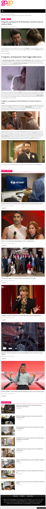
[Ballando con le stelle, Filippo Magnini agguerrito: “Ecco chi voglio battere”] (23, 224)
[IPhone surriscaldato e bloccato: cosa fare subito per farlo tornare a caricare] (8, 419)
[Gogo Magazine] (7, 4)
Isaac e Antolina (4, 135)
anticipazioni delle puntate (8, 60)
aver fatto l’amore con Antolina (20, 63)
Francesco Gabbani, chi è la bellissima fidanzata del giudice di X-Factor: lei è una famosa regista (22, 391)
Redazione (15, 496)
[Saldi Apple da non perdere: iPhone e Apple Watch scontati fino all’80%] (8, 485)
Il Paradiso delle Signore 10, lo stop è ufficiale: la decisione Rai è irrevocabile (18, 278)
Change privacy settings (41, 507)
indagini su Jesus (40, 95)
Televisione (9, 19)
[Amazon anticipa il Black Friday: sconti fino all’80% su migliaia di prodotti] (8, 463)
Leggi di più (4, 208)
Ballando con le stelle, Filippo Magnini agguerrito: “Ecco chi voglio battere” (17, 241)
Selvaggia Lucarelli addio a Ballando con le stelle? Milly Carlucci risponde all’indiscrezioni (21, 315)
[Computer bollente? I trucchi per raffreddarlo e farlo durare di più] (8, 474)
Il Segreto (3, 19)
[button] (44, 11)
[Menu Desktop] (2, 11)
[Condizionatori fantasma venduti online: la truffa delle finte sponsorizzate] (8, 452)
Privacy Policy (30, 496)
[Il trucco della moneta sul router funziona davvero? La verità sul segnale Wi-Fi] (8, 430)
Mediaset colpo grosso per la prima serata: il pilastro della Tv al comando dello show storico (22, 203)
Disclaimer (22, 496)
